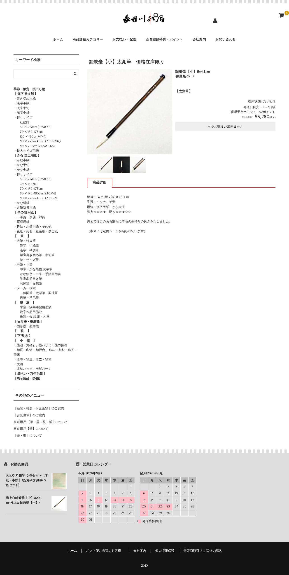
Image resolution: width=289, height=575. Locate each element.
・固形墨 (20, 326)
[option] (129, 111)
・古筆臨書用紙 (25, 208)
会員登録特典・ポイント (164, 39)
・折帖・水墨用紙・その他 (32, 227)
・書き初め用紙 (25, 99)
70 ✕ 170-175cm (28, 132)
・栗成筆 (51, 293)
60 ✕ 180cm (25, 184)
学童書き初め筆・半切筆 (34, 255)
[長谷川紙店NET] (144, 20)
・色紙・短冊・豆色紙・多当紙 (36, 231)
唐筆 (20, 298)
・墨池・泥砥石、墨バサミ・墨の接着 (40, 345)
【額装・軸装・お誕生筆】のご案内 (39, 408)
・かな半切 (21, 165)
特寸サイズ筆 (26, 260)
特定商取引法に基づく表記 (202, 551)
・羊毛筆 (32, 298)
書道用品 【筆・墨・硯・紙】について (41, 422)
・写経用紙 (21, 222)
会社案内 (199, 39)
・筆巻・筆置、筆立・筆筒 (32, 359)
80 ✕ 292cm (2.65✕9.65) (34, 146)
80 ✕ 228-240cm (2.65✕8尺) (37, 141)
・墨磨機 (32, 326)
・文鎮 (18, 364)
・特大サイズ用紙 (26, 151)
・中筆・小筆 (23, 264)
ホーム (58, 39)
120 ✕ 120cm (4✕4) (30, 136)
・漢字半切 (21, 108)
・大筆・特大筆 (25, 241)
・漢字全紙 (21, 113)
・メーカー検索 (25, 288)
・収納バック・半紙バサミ (32, 369)
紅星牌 (21, 122)
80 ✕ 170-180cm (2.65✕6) (35, 193)
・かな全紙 (21, 170)
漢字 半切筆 (26, 250)
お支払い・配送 (124, 39)
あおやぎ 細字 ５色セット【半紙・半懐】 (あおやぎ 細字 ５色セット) (27, 480)
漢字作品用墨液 (28, 312)
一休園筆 (23, 293)
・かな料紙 (21, 203)
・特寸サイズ (23, 117)
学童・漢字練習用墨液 (32, 307)
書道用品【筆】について (31, 429)
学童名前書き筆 (28, 279)
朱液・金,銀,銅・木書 (32, 317)
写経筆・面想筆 (28, 283)
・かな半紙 (21, 160)
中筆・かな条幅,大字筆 (33, 269)
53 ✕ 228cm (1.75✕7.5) (32, 127)
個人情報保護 (164, 551)
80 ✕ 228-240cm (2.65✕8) (36, 198)
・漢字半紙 (21, 103)
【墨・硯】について (28, 435)
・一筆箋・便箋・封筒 (29, 217)
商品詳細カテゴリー (88, 39)
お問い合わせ (226, 39)
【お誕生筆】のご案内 (29, 415)
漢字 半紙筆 (26, 246)
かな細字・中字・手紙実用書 (37, 274)
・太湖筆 (39, 293)
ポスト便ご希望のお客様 (105, 551)
